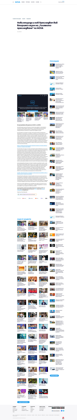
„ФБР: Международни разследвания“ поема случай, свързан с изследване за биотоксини (32, 320)
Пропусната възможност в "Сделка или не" (21, 352)
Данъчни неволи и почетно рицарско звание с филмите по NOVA (31, 284)
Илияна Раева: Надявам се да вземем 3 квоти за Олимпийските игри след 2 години (60, 149)
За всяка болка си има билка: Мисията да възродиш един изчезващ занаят (59, 137)
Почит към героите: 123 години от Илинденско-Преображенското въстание (60, 107)
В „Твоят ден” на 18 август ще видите (42, 385)
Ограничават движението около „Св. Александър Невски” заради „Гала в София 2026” (60, 271)
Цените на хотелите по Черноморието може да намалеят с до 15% (60, 113)
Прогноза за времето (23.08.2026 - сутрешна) (60, 216)
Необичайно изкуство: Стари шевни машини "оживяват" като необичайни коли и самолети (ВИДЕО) (60, 210)
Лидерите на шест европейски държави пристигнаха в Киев (59, 72)
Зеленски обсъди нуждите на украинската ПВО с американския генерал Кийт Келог (60, 252)
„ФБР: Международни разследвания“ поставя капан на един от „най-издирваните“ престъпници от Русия (32, 397)
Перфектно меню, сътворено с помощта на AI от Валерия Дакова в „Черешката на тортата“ (32, 374)
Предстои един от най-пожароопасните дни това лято (60, 234)
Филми (31, 411)
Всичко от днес (15, 409)
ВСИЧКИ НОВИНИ (54, 375)
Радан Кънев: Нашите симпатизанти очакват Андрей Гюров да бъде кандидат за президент (60, 168)
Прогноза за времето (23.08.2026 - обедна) (59, 83)
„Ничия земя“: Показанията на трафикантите (31, 272)
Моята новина (15, 410)
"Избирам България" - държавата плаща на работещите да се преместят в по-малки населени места (60, 323)
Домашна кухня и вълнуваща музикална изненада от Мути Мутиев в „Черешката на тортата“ (43, 296)
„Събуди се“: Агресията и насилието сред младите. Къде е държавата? (21, 262)
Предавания (32, 409)
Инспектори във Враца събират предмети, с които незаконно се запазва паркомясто (60, 198)
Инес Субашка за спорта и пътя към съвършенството (59, 143)
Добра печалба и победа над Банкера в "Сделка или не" (21, 295)
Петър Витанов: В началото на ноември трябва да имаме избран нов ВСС (59, 162)
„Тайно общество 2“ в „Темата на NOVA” (21, 251)
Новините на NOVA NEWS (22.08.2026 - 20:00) (60, 300)
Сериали (32, 410)
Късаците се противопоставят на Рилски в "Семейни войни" (32, 330)
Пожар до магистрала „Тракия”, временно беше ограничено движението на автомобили (60, 125)
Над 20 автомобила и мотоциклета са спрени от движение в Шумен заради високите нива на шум (60, 100)
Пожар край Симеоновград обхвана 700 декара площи (60, 316)
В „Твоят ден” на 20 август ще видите (42, 330)
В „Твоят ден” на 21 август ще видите (42, 306)
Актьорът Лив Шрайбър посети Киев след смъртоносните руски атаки (60, 78)
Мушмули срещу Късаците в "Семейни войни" (32, 295)
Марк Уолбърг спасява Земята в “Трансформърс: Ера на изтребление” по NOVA (32, 239)
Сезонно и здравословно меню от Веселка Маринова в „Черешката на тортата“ (43, 319)
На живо (23, 407)
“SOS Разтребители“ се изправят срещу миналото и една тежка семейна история (32, 228)
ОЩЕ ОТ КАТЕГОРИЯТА (23, 402)
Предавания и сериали (25, 410)
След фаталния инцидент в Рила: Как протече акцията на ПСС (59, 223)
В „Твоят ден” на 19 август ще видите (42, 352)
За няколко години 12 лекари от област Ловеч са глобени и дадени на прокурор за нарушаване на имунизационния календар (60, 176)
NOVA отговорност (42, 407)
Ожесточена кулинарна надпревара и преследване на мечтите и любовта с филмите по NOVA (43, 228)
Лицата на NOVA (24, 409)
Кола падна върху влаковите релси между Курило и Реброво (59, 343)
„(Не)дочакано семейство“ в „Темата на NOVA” (43, 262)
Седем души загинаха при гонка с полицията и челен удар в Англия (60, 306)
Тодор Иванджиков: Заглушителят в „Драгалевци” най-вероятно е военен (59, 119)
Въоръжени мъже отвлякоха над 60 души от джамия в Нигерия (60, 265)
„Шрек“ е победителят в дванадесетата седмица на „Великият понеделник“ (32, 385)
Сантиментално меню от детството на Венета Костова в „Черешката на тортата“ (43, 341)
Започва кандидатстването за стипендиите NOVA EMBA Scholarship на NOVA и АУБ (43, 396)
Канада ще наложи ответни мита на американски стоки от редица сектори (60, 295)
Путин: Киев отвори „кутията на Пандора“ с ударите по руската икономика (60, 278)
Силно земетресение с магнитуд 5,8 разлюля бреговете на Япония (60, 289)
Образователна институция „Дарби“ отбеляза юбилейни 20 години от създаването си (32, 307)
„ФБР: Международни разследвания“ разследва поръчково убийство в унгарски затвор (21, 374)
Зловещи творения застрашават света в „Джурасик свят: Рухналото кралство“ (21, 239)
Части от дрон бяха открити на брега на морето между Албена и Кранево (60, 349)
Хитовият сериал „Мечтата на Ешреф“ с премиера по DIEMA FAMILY (43, 362)
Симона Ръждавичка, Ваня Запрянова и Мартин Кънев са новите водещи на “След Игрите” (21, 320)
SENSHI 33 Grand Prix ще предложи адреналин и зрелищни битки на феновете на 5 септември (43, 284)
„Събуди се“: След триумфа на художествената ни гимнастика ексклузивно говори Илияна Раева (21, 228)
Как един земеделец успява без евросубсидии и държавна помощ (59, 184)
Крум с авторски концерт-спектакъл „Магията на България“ (60, 132)
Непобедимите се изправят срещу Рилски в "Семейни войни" (32, 352)
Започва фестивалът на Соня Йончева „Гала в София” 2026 (32, 251)
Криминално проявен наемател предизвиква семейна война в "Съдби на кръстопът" (21, 273)
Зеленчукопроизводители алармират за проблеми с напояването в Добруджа (60, 191)
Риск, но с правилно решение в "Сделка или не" (43, 373)
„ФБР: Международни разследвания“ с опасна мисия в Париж (32, 340)
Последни (14, 407)
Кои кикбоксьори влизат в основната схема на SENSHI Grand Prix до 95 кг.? (32, 262)
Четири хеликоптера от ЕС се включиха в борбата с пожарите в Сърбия (60, 369)
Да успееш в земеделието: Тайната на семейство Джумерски (60, 155)
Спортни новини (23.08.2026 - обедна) (59, 88)
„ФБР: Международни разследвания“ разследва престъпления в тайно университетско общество (21, 308)
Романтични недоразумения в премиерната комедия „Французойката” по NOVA (21, 284)
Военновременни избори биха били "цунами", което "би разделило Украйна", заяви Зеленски (60, 66)
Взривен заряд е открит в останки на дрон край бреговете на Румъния (59, 337)
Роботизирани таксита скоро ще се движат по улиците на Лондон (60, 204)
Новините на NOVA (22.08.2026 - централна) (59, 311)
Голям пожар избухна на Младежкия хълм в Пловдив (60, 240)
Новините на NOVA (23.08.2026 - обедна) (59, 94)
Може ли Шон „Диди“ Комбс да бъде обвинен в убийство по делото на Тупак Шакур (60, 259)
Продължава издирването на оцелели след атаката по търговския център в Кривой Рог (60, 330)
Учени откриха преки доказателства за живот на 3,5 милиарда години (60, 246)
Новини (32, 407)
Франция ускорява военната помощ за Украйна (59, 355)
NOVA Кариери (41, 409)
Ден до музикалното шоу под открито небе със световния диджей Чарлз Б (43, 251)
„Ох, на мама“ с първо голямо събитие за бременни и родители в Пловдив (21, 396)
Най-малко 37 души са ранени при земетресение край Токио (59, 229)
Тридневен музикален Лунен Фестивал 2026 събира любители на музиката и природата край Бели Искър (21, 341)
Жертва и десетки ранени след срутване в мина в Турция (60, 284)
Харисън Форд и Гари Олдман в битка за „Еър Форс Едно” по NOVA (43, 272)
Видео (14, 411)
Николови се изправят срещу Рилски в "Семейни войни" (21, 385)
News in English (41, 410)
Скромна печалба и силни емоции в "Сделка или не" (21, 330)
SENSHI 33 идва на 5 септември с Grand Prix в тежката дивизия (32, 362)
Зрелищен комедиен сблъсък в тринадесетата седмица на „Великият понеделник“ (21, 363)
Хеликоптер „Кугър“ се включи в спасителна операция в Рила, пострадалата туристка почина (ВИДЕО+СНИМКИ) (60, 362)
